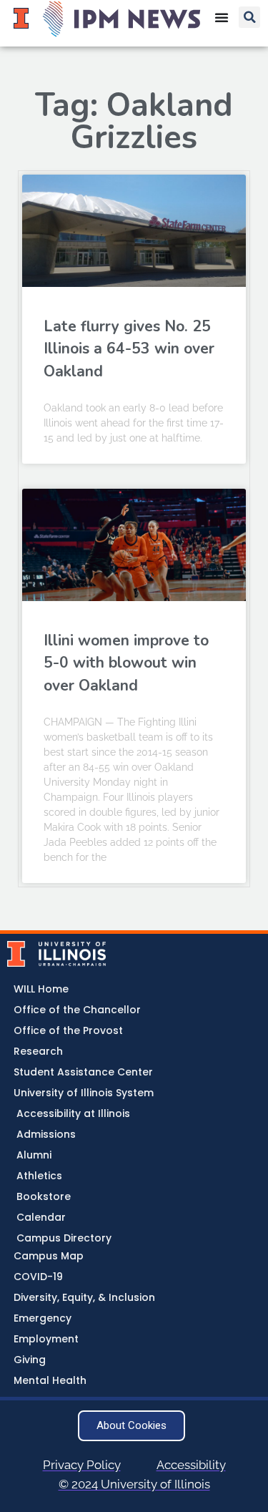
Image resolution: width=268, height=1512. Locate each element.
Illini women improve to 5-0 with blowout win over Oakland (126, 663)
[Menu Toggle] (221, 17)
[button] (249, 17)
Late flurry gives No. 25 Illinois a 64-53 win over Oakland (129, 348)
